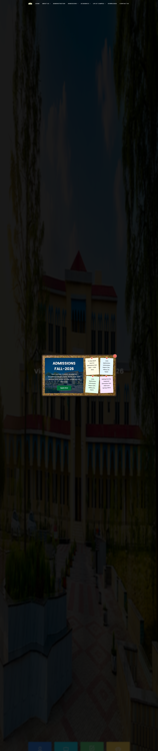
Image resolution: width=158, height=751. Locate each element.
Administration (59, 3)
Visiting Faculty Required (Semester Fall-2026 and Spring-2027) (106, 383)
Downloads (112, 3)
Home (37, 3)
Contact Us (124, 3)
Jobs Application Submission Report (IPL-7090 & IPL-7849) (106, 366)
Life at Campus (98, 3)
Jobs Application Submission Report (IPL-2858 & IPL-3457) (92, 384)
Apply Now (64, 388)
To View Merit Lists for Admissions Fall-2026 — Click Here (92, 365)
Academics (85, 3)
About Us (45, 3)
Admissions (72, 3)
